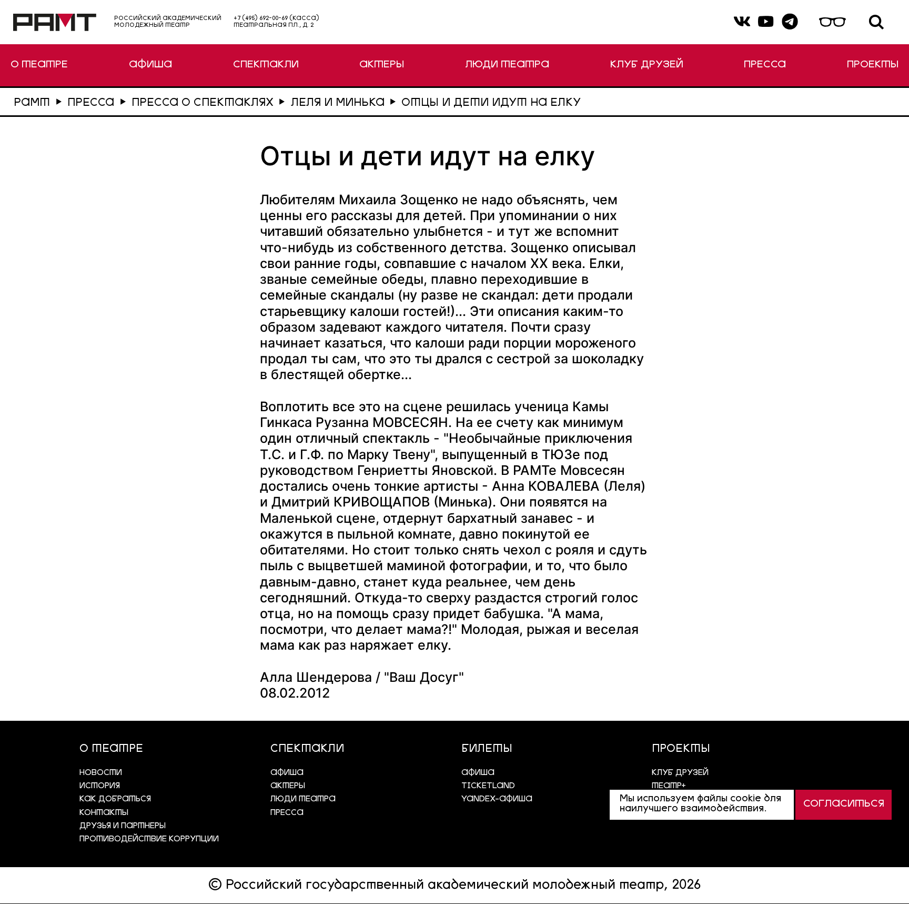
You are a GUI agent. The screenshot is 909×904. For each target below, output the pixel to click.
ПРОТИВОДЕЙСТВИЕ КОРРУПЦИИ (149, 839)
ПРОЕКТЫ (872, 65)
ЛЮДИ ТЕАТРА (507, 65)
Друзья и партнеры (122, 826)
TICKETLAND (488, 786)
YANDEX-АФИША (496, 799)
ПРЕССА (765, 65)
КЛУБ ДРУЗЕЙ (646, 65)
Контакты (103, 813)
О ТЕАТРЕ (39, 65)
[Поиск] (876, 22)
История (99, 786)
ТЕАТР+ (669, 786)
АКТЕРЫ (381, 65)
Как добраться (115, 799)
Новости (100, 773)
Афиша (477, 773)
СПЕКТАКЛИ (266, 65)
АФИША (150, 65)
